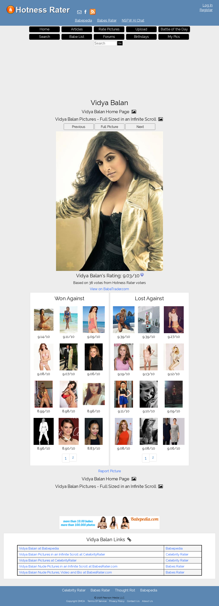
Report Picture (109, 471)
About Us (147, 601)
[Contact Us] (79, 12)
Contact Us (133, 601)
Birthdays (141, 37)
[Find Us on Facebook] (85, 12)
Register (206, 10)
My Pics (174, 37)
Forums (109, 37)
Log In (208, 5)
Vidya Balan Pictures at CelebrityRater (48, 560)
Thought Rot (125, 590)
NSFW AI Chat (133, 20)
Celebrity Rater (177, 554)
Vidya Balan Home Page (106, 111)
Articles (77, 29)
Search (44, 37)
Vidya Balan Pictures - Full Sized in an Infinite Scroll (106, 119)
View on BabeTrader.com (109, 289)
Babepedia (83, 20)
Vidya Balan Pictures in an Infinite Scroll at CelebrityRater (62, 554)
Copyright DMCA (75, 601)
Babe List (76, 37)
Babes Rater (107, 20)
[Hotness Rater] (39, 13)
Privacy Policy (116, 601)
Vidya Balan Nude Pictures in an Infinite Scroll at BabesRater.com (68, 566)
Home (44, 29)
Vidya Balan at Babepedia (39, 548)
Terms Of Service (97, 601)
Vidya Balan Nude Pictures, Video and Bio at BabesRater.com (65, 572)
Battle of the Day (174, 29)
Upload (141, 29)
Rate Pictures (109, 29)
